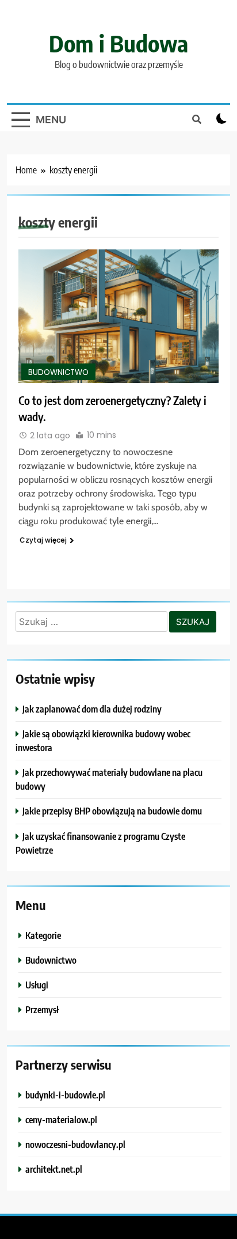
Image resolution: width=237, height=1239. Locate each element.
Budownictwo (58, 372)
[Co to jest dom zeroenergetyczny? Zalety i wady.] (118, 315)
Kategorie (43, 935)
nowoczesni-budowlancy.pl (75, 1144)
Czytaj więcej (43, 540)
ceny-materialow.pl (61, 1119)
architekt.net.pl (53, 1169)
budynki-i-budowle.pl (65, 1095)
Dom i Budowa (118, 43)
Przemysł (42, 1009)
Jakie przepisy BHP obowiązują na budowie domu (112, 811)
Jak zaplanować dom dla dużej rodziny (92, 709)
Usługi (36, 985)
